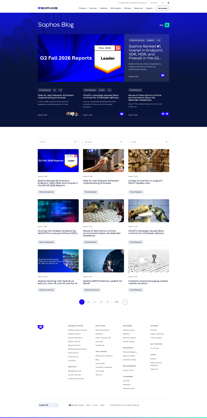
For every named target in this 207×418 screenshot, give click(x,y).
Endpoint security (74, 334)
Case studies (100, 363)
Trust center (100, 371)
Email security (73, 353)
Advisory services (74, 375)
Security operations (75, 338)
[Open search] (162, 3)
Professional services (76, 378)
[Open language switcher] (168, 3)
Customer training (129, 360)
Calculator (72, 360)
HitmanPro (127, 384)
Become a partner (129, 338)
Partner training (128, 341)
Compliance (100, 345)
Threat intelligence (130, 352)
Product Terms (128, 370)
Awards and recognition (104, 356)
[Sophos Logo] (48, 8)
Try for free (154, 348)
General (153, 359)
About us (99, 375)
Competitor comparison (104, 367)
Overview (126, 381)
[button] (154, 3)
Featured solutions (102, 330)
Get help (153, 330)
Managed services (74, 371)
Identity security (74, 341)
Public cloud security (103, 338)
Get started (162, 8)
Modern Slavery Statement (156, 364)
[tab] (77, 326)
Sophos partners (129, 330)
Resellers (126, 334)
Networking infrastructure (77, 349)
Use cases (99, 341)
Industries (99, 334)
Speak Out (154, 369)
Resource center (129, 356)
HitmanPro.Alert (129, 388)
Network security (74, 345)
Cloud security (73, 357)
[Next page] (125, 302)
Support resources (157, 334)
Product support (156, 338)
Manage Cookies (77, 405)
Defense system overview (77, 330)
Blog (97, 360)
